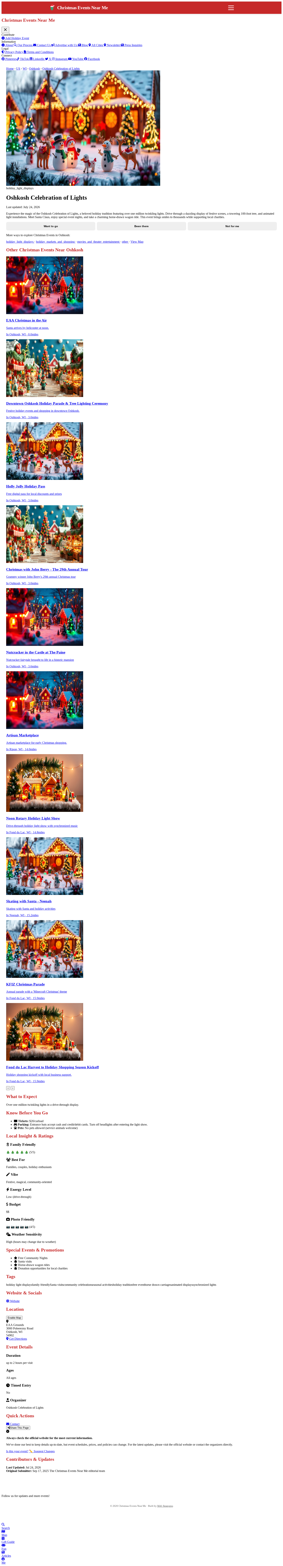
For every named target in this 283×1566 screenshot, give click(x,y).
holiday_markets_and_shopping (55, 241)
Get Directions (17, 1338)
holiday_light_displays (20, 241)
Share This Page (19, 1427)
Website (14, 1301)
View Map (137, 241)
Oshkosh (34, 68)
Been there (141, 226)
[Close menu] (5, 30)
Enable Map (14, 1317)
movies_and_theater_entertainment (98, 241)
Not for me (232, 226)
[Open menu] (231, 8)
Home (10, 68)
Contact (14, 1424)
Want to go (51, 226)
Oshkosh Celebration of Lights (61, 68)
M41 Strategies (165, 1506)
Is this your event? (17, 1451)
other (125, 241)
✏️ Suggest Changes (42, 1451)
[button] (141, 1318)
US (18, 68)
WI (25, 68)
